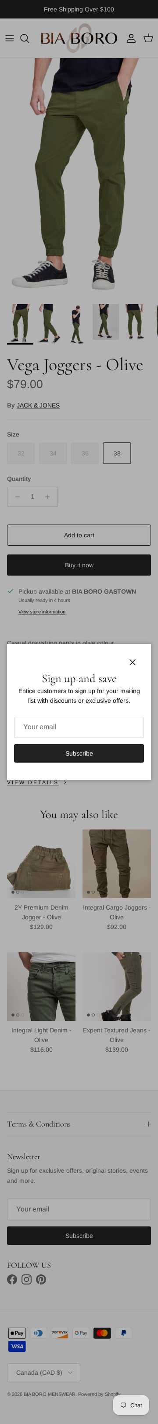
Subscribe (79, 753)
